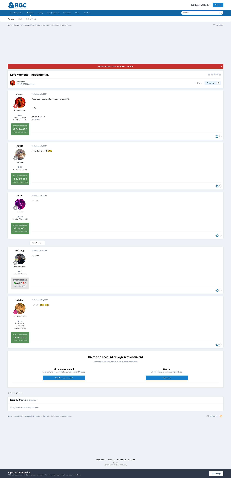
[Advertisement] (51, 47)
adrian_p (19, 250)
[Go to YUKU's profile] (20, 154)
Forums (11, 19)
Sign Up (218, 5)
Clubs (77, 13)
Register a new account (64, 378)
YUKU (19, 146)
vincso (22, 82)
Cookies (131, 460)
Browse (30, 13)
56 (21, 115)
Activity (40, 13)
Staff (20, 19)
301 (20, 167)
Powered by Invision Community (115, 465)
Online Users (31, 19)
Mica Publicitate (16, 13)
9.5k (21, 217)
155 (20, 321)
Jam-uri (32, 84)
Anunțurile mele (53, 13)
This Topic (211, 13)
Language (100, 460)
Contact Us (121, 460)
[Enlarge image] (50, 151)
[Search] (220, 13)
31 (21, 271)
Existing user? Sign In (200, 5)
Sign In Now (167, 378)
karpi (19, 195)
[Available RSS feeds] (220, 416)
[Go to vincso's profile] (12, 83)
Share (199, 83)
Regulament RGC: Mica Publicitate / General (115, 66)
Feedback (67, 13)
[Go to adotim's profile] (20, 308)
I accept (217, 473)
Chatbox (87, 13)
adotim (19, 300)
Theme (111, 460)
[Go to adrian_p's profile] (20, 259)
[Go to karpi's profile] (20, 204)
